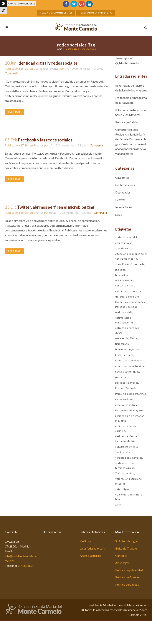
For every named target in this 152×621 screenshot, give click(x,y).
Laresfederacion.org (92, 548)
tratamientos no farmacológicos (125, 465)
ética (118, 504)
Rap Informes (137, 393)
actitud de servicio (127, 237)
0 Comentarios (81, 68)
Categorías (122, 177)
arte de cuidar (124, 248)
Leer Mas (14, 112)
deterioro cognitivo (127, 296)
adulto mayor (123, 242)
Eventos (55, 68)
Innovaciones (123, 207)
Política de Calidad (127, 122)
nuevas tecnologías (127, 371)
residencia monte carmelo (126, 428)
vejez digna (122, 489)
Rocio (53, 212)
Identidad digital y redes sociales (47, 63)
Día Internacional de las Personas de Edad (130, 304)
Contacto (121, 555)
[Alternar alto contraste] (3, 3)
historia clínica (124, 354)
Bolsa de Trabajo (126, 548)
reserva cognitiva (126, 404)
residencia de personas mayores (129, 418)
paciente (120, 377)
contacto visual (124, 285)
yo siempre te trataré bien (128, 497)
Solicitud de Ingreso (127, 541)
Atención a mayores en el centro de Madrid (131, 256)
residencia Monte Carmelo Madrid (126, 439)
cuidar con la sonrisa (128, 291)
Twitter (119, 473)
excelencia (121, 338)
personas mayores (126, 382)
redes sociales (124, 399)
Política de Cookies (127, 577)
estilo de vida (123, 312)
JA (67, 68)
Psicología (121, 393)
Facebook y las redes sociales (45, 139)
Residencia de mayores (129, 410)
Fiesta (133, 338)
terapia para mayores (128, 457)
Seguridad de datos (127, 446)
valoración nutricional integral (129, 481)
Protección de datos (128, 388)
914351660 (24, 565)
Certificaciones (125, 185)
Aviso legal (122, 563)
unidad (130, 473)
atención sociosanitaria (129, 264)
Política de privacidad (129, 570)
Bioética (120, 269)
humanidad (137, 360)
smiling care (122, 452)
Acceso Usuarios (90, 555)
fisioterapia (122, 343)
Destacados (41, 68)
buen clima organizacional (124, 277)
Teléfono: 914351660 (93, 12)
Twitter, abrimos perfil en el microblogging (55, 207)
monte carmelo (124, 366)
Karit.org (85, 541)
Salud (118, 214)
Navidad (140, 366)
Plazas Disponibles (54, 12)
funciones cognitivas (128, 349)
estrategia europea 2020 (127, 330)
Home (59, 48)
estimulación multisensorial (124, 320)
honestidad (122, 360)
